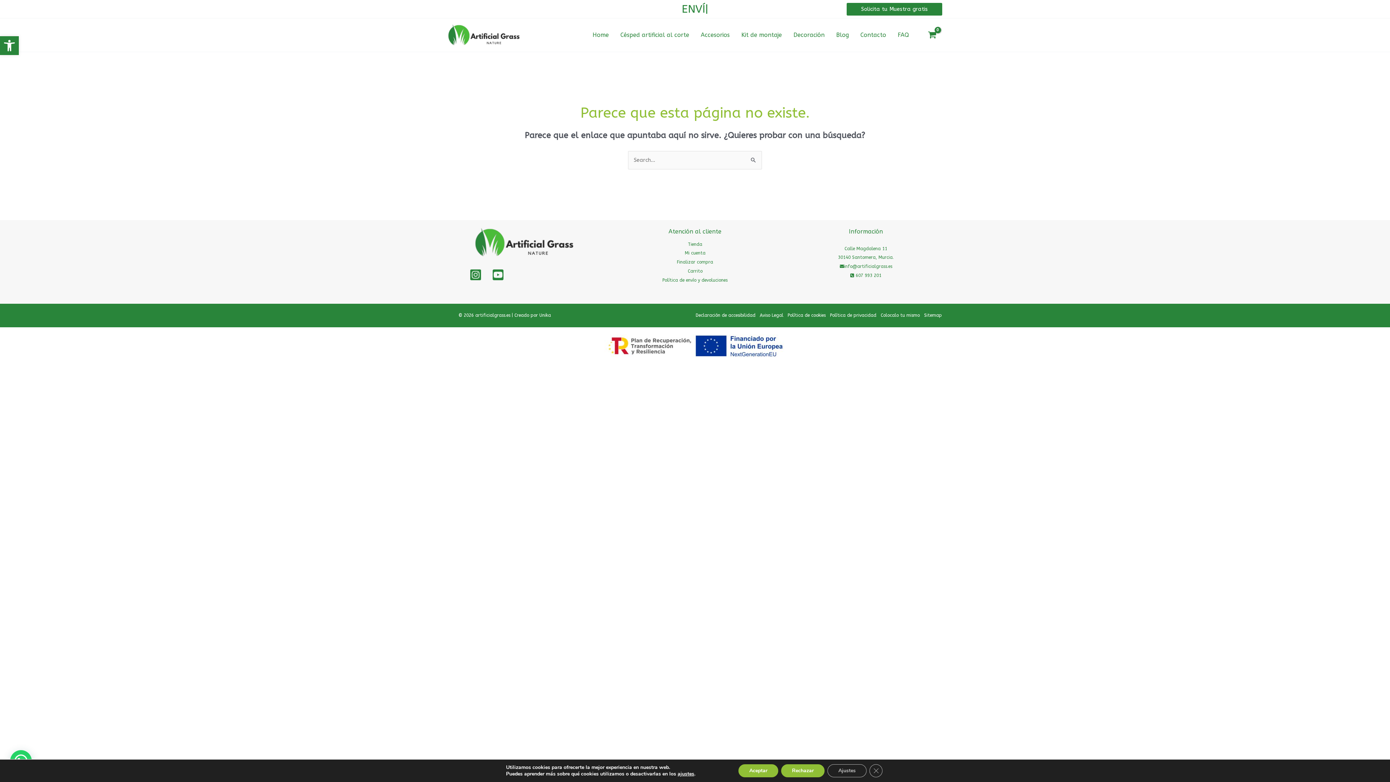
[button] (9, 45)
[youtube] (498, 275)
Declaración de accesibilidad (725, 315)
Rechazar (803, 770)
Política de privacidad (853, 315)
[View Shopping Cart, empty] (932, 35)
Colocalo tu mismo (900, 315)
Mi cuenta (695, 253)
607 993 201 (867, 275)
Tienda (695, 244)
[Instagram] (475, 275)
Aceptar (758, 770)
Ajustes (847, 770)
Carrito (695, 271)
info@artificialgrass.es (868, 266)
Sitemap (933, 315)
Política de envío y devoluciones (695, 280)
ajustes (686, 774)
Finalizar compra (695, 262)
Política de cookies (807, 315)
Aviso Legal (771, 315)
